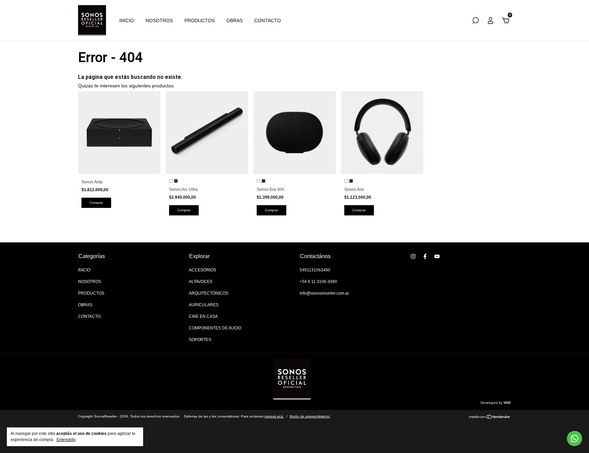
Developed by (496, 403)
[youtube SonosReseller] (437, 256)
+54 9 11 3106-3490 (318, 281)
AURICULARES (203, 304)
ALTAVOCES (200, 281)
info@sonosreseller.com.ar (324, 293)
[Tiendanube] (489, 417)
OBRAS (234, 20)
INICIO (126, 20)
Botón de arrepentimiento (310, 416)
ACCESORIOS (202, 270)
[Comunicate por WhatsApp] (574, 438)
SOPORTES (200, 339)
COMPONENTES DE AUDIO (215, 328)
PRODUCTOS (199, 20)
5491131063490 (315, 270)
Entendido (66, 439)
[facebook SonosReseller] (425, 256)
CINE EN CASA (203, 316)
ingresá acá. (274, 416)
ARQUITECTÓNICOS (208, 293)
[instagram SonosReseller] (413, 256)
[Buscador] (475, 21)
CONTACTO (267, 20)
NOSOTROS (159, 20)
